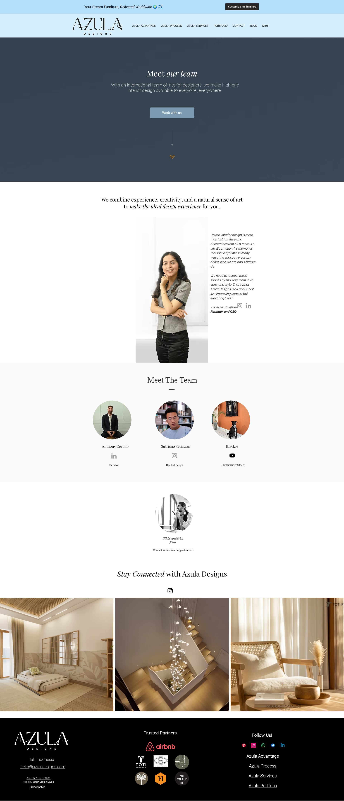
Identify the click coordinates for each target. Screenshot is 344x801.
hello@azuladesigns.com (42, 766)
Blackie (232, 446)
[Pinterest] (244, 745)
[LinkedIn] (248, 305)
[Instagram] (170, 590)
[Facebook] (273, 745)
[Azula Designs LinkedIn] (282, 745)
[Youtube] (232, 455)
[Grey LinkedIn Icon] (114, 456)
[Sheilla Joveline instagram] (239, 305)
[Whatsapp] (263, 745)
